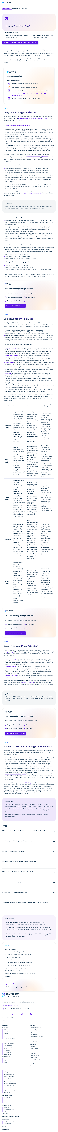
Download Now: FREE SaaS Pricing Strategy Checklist (20, 42)
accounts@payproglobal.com (11, 1005)
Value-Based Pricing (29, 93)
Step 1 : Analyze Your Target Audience (16, 952)
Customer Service (35, 1039)
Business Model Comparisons (37, 1050)
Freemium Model (17, 95)
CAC (40, 93)
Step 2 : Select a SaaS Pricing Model (15, 968)
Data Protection (7, 1123)
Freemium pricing (7, 1047)
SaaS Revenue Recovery (36, 1032)
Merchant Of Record (35, 1030)
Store (31, 1066)
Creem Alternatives (8, 1087)
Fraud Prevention (35, 1041)
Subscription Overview (9, 1102)
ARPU (37, 93)
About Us (5, 1113)
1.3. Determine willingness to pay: (14, 960)
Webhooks (6, 1099)
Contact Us (6, 1107)
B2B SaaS (6, 1029)
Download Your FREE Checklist (15, 306)
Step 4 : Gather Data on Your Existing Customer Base (20, 973)
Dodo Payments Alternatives (10, 1090)
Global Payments (35, 1029)
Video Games (7, 1036)
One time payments (8, 1045)
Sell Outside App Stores (9, 1038)
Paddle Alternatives (8, 1072)
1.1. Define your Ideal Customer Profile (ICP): (18, 954)
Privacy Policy (5, 1021)
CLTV (44, 93)
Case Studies (34, 1057)
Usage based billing (8, 1052)
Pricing (32, 1063)
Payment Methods (35, 1060)
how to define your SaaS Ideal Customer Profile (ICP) (34, 118)
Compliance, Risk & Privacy (10, 1121)
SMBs (5, 1060)
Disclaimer (5, 1129)
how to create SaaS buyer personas (37, 156)
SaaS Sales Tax (34, 1053)
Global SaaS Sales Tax (36, 1027)
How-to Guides (34, 1048)
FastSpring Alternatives (9, 1076)
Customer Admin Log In (9, 1109)
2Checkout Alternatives (9, 1074)
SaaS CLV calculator (28, 682)
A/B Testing (27, 783)
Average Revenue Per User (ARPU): (15, 774)
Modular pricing (7, 1054)
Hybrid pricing (7, 1050)
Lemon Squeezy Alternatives (10, 1083)
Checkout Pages (7, 1100)
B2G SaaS (6, 1033)
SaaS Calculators (35, 1055)
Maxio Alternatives (8, 1081)
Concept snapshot (10, 949)
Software (6, 1035)
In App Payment (34, 1034)
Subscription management (9, 1043)
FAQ (5, 1111)
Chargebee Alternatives (9, 1079)
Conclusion (8, 976)
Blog (32, 1051)
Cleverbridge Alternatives (9, 1078)
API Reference (7, 1097)
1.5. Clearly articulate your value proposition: (18, 965)
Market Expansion (35, 1038)
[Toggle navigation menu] (54, 2)
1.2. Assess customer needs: (13, 957)
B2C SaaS (6, 1031)
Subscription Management (37, 1036)
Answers (33, 1046)
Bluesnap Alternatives (9, 1085)
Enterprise (6, 1062)
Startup (5, 1059)
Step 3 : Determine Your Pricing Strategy (17, 970)
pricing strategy (8, 652)
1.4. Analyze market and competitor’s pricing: (18, 962)
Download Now (12, 984)
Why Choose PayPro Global (10, 1116)
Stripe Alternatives (8, 1071)
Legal (4, 1126)
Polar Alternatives (8, 1092)
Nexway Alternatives (8, 1088)
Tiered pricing (7, 1048)
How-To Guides (7, 8)
